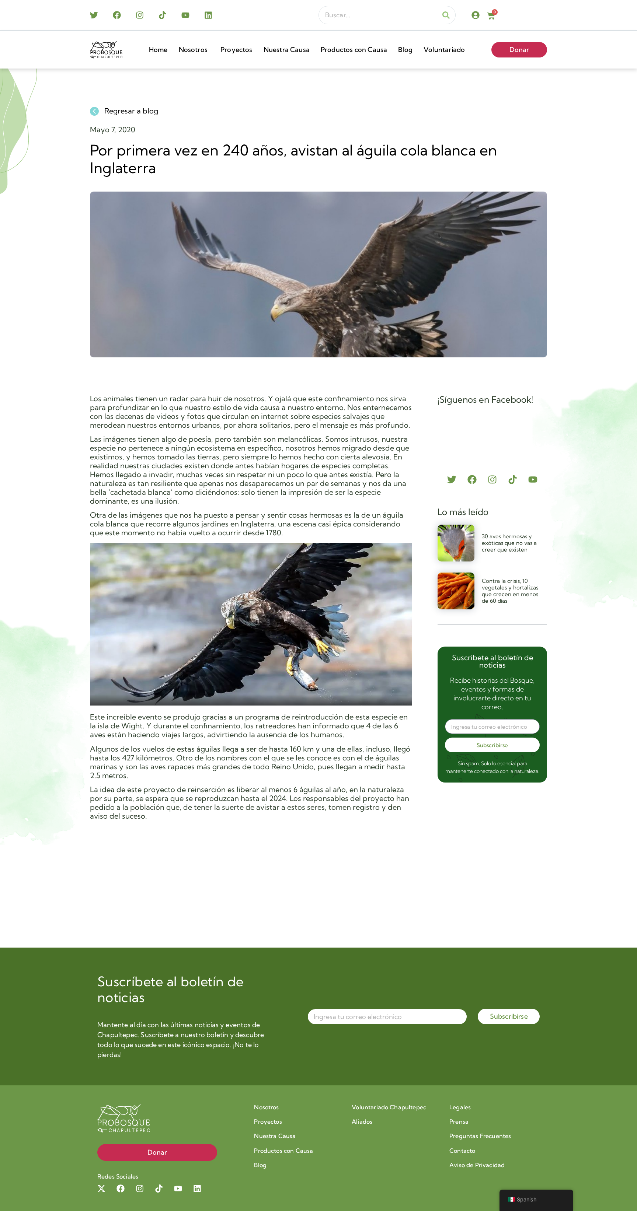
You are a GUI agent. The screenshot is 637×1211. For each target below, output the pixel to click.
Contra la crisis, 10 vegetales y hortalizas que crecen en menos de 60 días (510, 590)
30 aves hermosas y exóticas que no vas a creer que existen (509, 543)
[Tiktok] (163, 15)
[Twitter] (94, 15)
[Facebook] (117, 15)
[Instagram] (140, 15)
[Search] (446, 15)
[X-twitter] (101, 1188)
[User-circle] (475, 15)
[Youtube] (185, 15)
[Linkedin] (208, 15)
